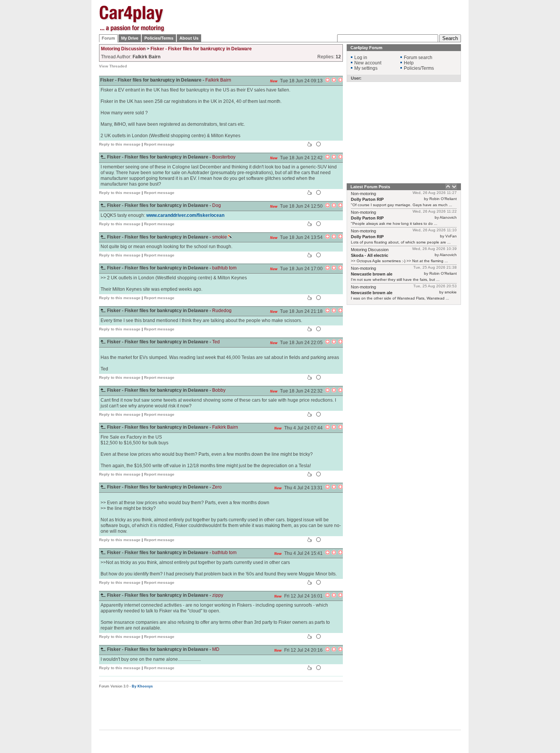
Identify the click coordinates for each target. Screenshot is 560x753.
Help (409, 63)
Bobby (219, 390)
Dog (216, 205)
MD (215, 649)
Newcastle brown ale (371, 274)
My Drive (129, 38)
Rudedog (222, 310)
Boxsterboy (223, 157)
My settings (366, 68)
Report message (159, 144)
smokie (219, 237)
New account (367, 63)
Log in (360, 57)
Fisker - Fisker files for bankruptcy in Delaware (201, 48)
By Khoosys (142, 686)
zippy (217, 595)
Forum (108, 38)
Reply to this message (120, 144)
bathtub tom (224, 268)
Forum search (418, 57)
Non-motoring (363, 193)
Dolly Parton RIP (367, 199)
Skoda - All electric (369, 255)
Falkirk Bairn (218, 80)
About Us (188, 38)
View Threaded (113, 66)
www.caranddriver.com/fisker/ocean (185, 215)
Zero (217, 487)
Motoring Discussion (123, 48)
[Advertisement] (499, 120)
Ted (216, 341)
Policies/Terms (158, 38)
